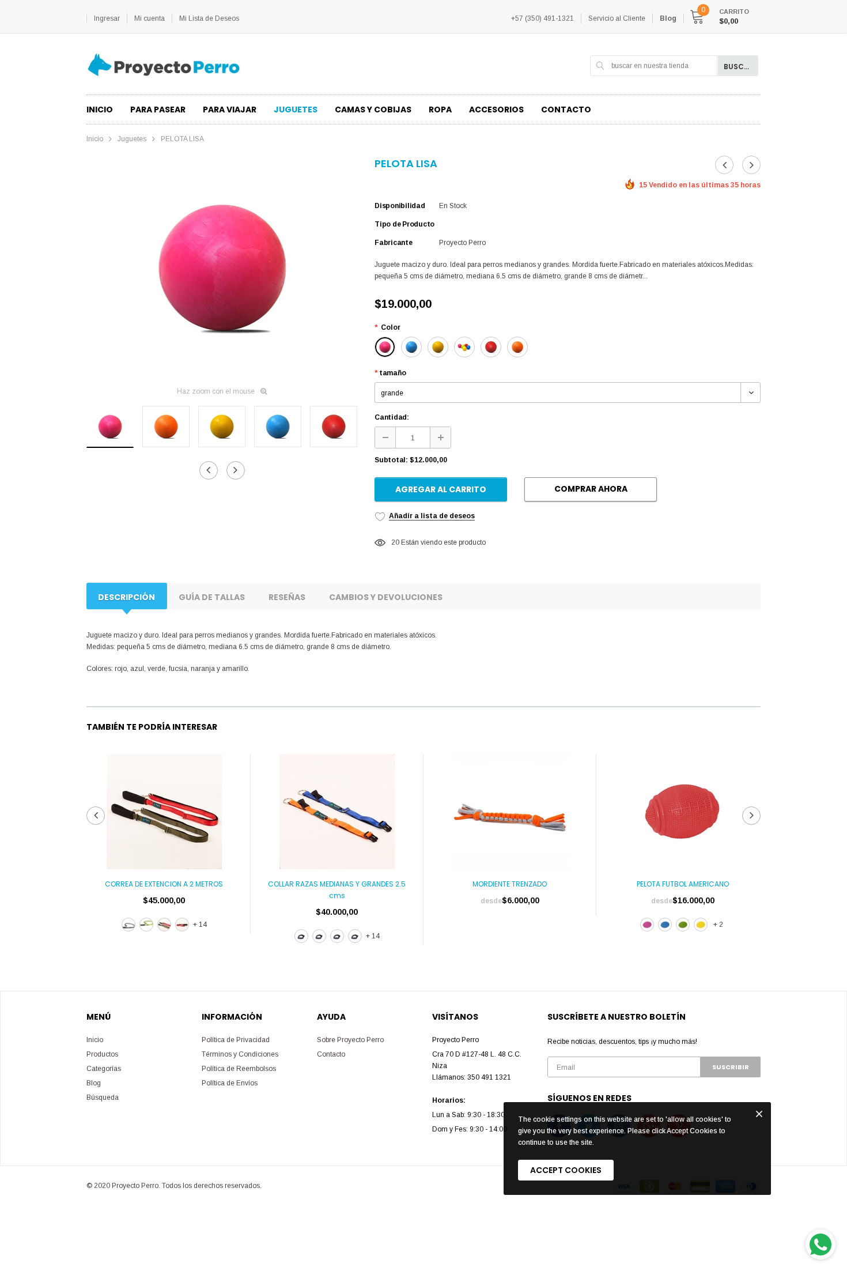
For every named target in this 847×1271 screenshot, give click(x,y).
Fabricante (394, 243)
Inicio (94, 139)
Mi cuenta (149, 18)
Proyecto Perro (462, 243)
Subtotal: (391, 460)
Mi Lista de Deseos (209, 18)
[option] (221, 268)
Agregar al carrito (440, 489)
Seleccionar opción (164, 953)
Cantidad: (392, 417)
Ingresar (107, 18)
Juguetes (132, 139)
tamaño (390, 373)
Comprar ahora (590, 489)
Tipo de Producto (404, 224)
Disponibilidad (400, 206)
